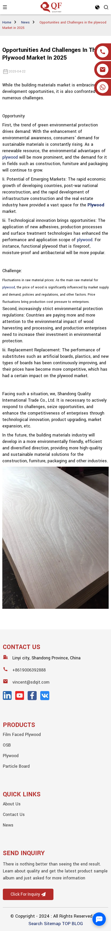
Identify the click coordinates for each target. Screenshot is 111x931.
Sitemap (52, 923)
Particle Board (16, 766)
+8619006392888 (29, 670)
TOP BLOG (72, 923)
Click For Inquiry (25, 894)
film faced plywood (22, 735)
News (25, 22)
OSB (7, 745)
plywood (10, 157)
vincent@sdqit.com (31, 682)
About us (12, 804)
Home (6, 22)
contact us (14, 814)
